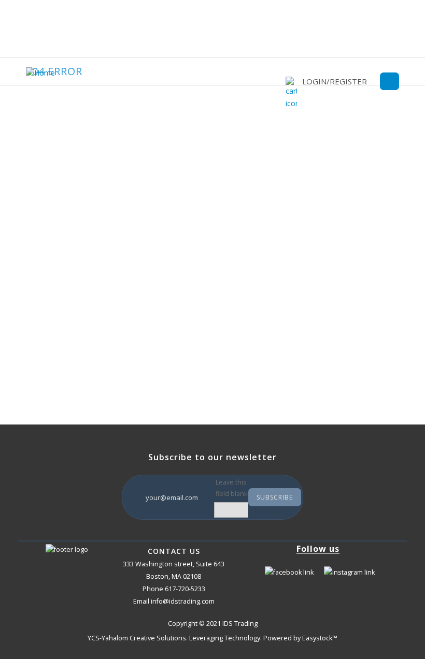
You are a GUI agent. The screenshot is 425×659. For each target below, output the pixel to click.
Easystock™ (319, 638)
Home (52, 291)
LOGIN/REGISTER (334, 81)
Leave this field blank (231, 488)
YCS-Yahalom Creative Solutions (137, 638)
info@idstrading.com (183, 601)
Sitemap (55, 347)
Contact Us (59, 366)
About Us (57, 310)
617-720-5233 (185, 588)
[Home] (43, 72)
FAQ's (52, 329)
